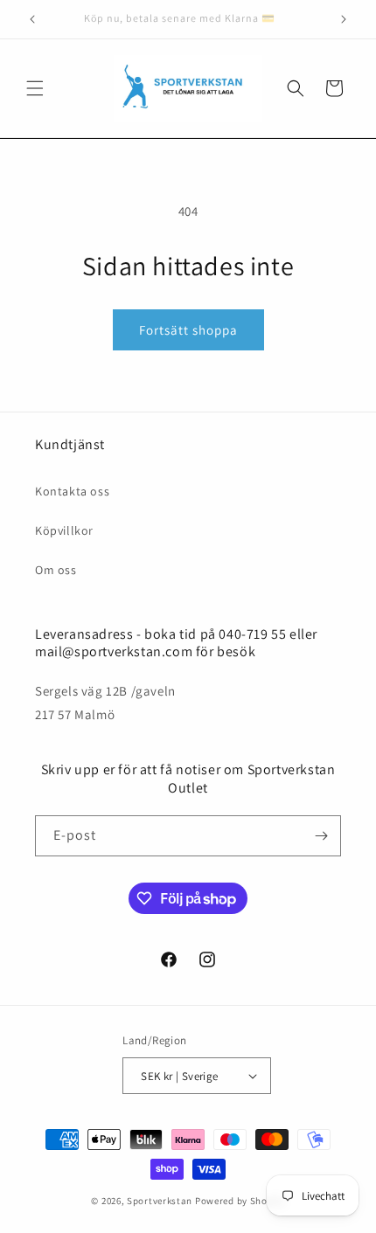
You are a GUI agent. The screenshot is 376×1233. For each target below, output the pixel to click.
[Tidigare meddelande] (32, 19)
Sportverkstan (159, 1201)
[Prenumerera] (321, 835)
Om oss (56, 570)
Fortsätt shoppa (188, 330)
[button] (35, 88)
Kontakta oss (72, 491)
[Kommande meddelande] (343, 19)
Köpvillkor (64, 530)
